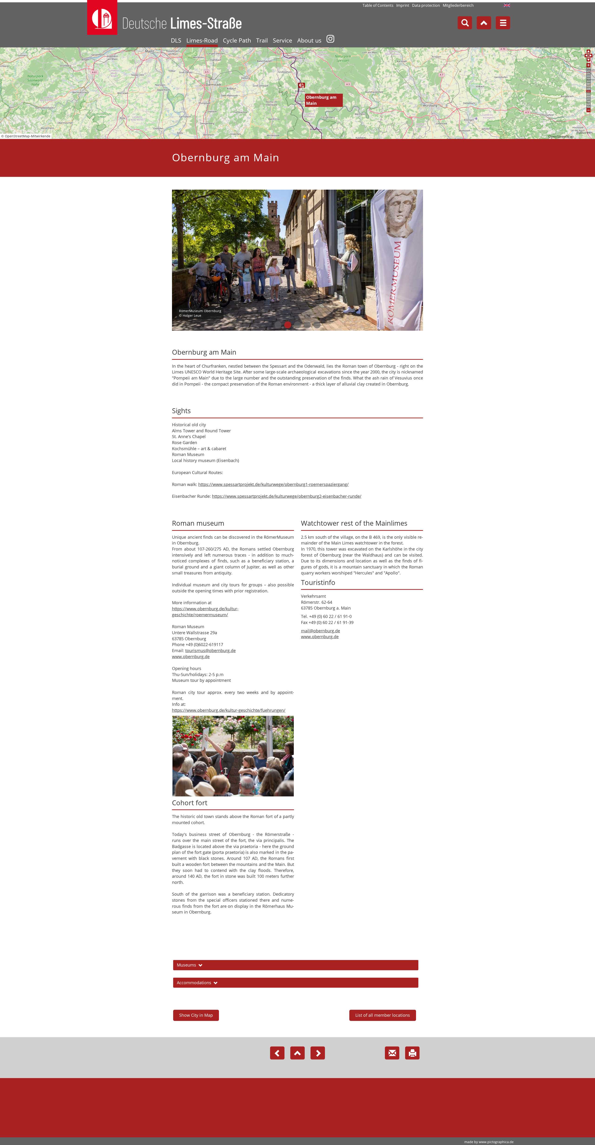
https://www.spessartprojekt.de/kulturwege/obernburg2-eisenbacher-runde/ (286, 496)
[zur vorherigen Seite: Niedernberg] (277, 1052)
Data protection (426, 5)
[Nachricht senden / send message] (392, 1052)
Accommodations (194, 982)
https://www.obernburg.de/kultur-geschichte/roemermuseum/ (205, 611)
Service (282, 40)
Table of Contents (378, 5)
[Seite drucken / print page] (412, 1052)
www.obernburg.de (191, 656)
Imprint (402, 5)
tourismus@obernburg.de (210, 650)
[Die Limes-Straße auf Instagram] (330, 41)
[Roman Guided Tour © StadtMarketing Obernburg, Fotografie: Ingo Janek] (233, 756)
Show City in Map (196, 1015)
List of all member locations (382, 1015)
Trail (262, 40)
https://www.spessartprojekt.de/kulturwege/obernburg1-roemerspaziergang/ (273, 484)
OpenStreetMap (561, 136)
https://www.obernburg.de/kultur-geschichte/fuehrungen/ (228, 710)
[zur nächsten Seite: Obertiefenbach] (318, 1052)
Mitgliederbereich (458, 5)
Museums (186, 965)
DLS (176, 40)
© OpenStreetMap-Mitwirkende (25, 136)
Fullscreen (585, 133)
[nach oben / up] (484, 22)
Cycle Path (237, 40)
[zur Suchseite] (465, 22)
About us (309, 40)
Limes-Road (202, 40)
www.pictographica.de (496, 1142)
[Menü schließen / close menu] (503, 22)
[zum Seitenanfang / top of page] (297, 1052)
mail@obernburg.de (320, 631)
